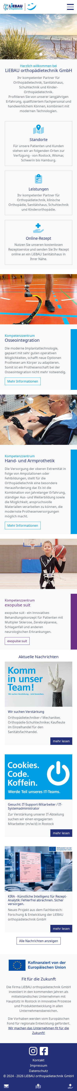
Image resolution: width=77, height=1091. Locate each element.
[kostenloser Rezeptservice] (70, 1086)
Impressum (38, 1065)
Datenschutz (38, 1071)
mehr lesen (61, 741)
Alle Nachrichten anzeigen (38, 941)
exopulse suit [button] (17, 641)
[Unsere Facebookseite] (44, 1051)
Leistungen (39, 189)
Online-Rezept (38, 238)
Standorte (39, 139)
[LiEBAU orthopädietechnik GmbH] (20, 7)
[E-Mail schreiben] (6, 1086)
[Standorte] (38, 1086)
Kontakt (38, 1060)
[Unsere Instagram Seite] (34, 1051)
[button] (36, 54)
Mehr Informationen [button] (22, 381)
